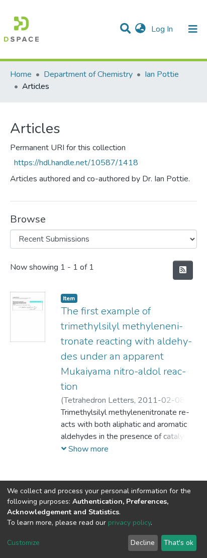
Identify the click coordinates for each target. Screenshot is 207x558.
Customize (23, 542)
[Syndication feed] (183, 270)
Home (21, 74)
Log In (163, 29)
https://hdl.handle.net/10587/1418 (76, 162)
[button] (140, 29)
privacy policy (129, 522)
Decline (143, 542)
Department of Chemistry (88, 74)
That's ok (178, 542)
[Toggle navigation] (193, 29)
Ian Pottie (162, 74)
